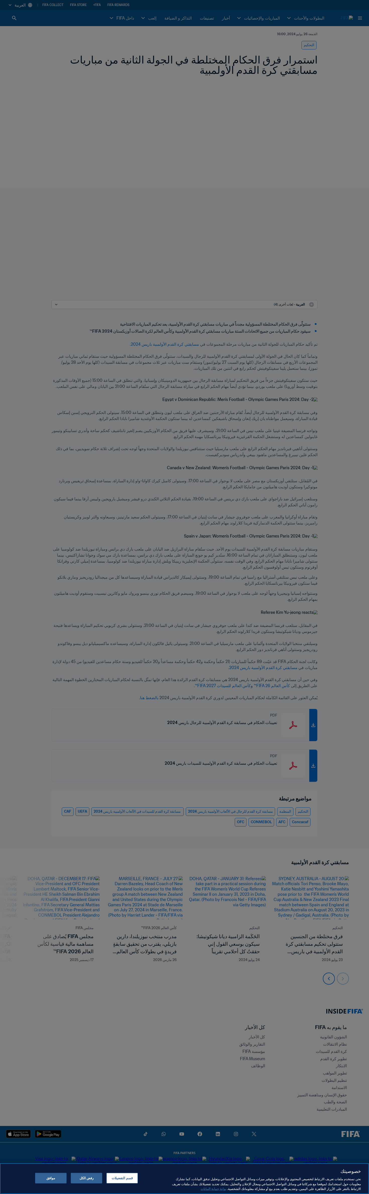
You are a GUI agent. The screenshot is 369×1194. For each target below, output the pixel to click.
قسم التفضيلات (122, 1178)
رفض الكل (87, 1178)
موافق (50, 1178)
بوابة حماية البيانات (213, 1189)
